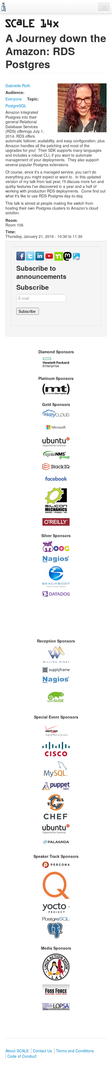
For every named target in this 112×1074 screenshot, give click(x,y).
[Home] (3, 7)
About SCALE (17, 1050)
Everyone (13, 99)
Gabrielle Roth (17, 85)
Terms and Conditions (75, 1050)
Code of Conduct (21, 1056)
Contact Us (42, 1050)
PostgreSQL (15, 105)
